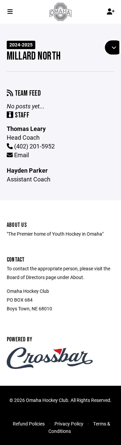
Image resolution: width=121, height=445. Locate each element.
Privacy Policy (68, 423)
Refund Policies (29, 423)
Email (21, 155)
